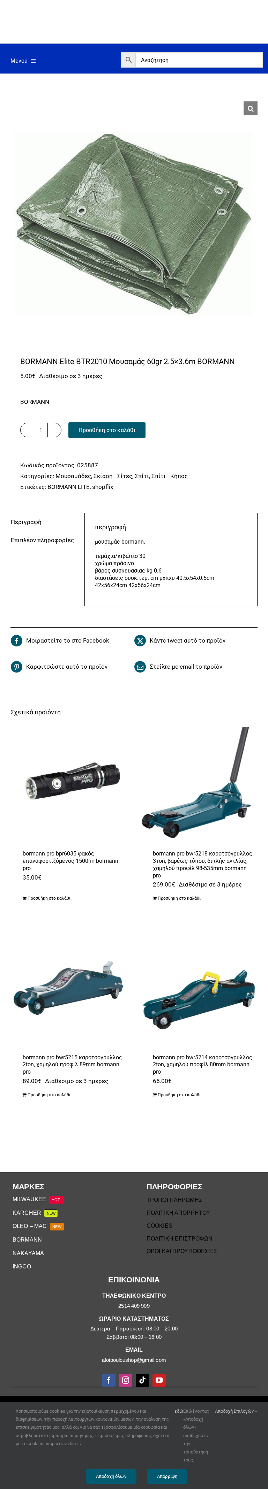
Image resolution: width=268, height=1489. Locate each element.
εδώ (178, 1411)
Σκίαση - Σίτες (113, 476)
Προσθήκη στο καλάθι (107, 430)
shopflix (102, 486)
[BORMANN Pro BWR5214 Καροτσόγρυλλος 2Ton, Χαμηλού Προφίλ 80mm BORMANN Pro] (199, 988)
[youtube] (159, 1380)
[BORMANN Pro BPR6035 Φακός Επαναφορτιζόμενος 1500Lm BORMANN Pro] (69, 785)
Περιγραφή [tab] (26, 522)
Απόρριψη (167, 1476)
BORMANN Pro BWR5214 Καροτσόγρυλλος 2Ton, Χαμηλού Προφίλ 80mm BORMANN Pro (202, 1064)
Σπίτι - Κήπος (169, 476)
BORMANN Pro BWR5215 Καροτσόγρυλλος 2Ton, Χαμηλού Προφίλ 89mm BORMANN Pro (72, 1064)
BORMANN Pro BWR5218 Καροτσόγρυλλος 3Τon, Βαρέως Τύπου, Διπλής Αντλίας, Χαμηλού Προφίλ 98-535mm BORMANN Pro (202, 864)
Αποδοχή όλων (111, 1476)
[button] (251, 108)
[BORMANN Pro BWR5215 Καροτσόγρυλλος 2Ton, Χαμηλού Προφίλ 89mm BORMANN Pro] (69, 988)
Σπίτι (142, 476)
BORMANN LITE (68, 486)
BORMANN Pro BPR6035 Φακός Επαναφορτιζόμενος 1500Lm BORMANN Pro (70, 861)
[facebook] (109, 1380)
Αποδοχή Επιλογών (235, 1411)
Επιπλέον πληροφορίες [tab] (42, 540)
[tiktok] (142, 1380)
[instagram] (125, 1380)
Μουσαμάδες (73, 476)
